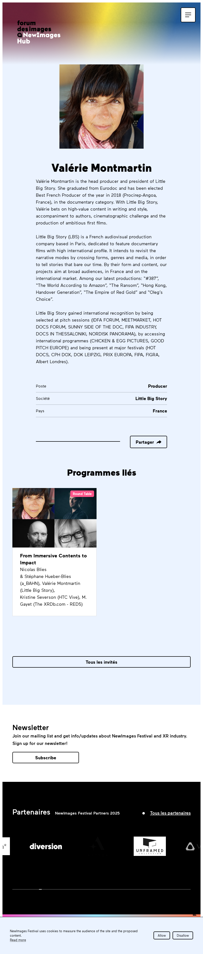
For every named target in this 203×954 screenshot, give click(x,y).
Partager (145, 442)
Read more (18, 940)
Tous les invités (101, 662)
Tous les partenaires (170, 812)
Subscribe (45, 757)
